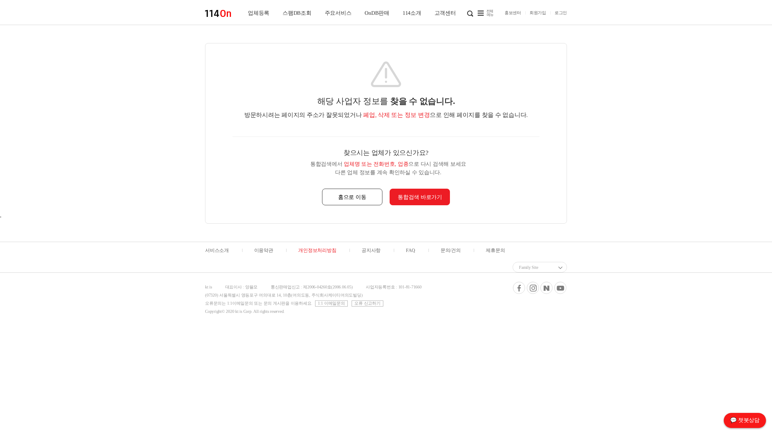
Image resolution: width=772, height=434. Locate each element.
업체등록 (258, 13)
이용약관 (263, 250)
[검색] (470, 12)
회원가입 (538, 13)
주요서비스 (338, 13)
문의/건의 (451, 250)
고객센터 (445, 13)
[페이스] (519, 288)
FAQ (410, 250)
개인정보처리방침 (317, 250)
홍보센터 (513, 13)
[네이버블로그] (546, 288)
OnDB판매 (377, 13)
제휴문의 (495, 250)
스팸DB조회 (297, 13)
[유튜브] (560, 288)
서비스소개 (217, 250)
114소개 (412, 13)
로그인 (561, 13)
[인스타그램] (533, 288)
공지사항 (371, 250)
